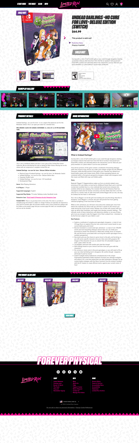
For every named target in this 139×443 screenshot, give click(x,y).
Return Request (77, 389)
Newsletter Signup (59, 391)
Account (116, 4)
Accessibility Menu (98, 385)
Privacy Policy (96, 381)
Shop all (56, 389)
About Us (76, 383)
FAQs (74, 385)
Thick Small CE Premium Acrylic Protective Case (41, 197)
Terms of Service (97, 383)
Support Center (77, 387)
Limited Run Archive (98, 391)
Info (46, 3)
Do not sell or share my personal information (61, 407)
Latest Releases (58, 381)
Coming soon (57, 383)
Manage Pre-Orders (79, 392)
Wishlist (112, 4)
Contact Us (76, 391)
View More (69, 315)
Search (107, 4)
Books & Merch (58, 385)
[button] (19, 37)
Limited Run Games (69, 4)
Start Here (21, 3)
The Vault (32, 3)
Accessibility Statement (96, 388)
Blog (40, 3)
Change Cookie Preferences (84, 407)
